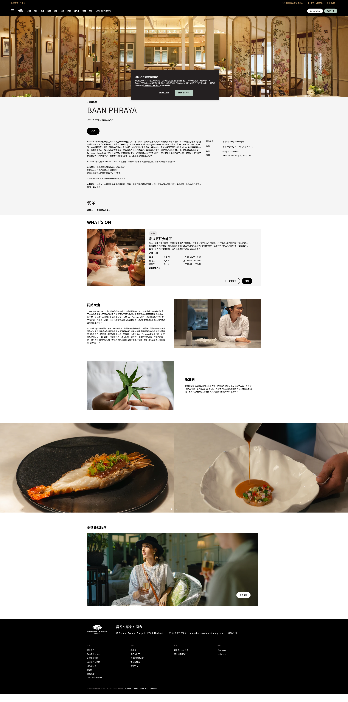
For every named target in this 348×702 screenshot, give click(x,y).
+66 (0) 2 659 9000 (231, 151)
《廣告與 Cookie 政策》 (152, 85)
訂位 (93, 131)
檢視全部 (93, 102)
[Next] (342, 467)
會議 (62, 11)
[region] (175, 85)
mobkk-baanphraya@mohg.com (237, 155)
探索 (49, 11)
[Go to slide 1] (171, 509)
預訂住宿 (330, 11)
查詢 (247, 281)
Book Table (315, 10)
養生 (42, 11)
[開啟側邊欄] (12, 11)
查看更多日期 (155, 268)
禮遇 (90, 11)
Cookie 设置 (164, 92)
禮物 (84, 11)
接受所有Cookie (184, 93)
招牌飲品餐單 (102, 210)
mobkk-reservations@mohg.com (206, 633)
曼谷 (23, 3)
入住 (29, 11)
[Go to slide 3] (176, 509)
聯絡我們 (232, 633)
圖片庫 (76, 11)
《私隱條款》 (165, 85)
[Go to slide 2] (174, 509)
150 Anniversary (103, 11)
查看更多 (233, 281)
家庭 (69, 11)
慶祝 (56, 11)
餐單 (89, 210)
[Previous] (5, 467)
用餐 (36, 11)
